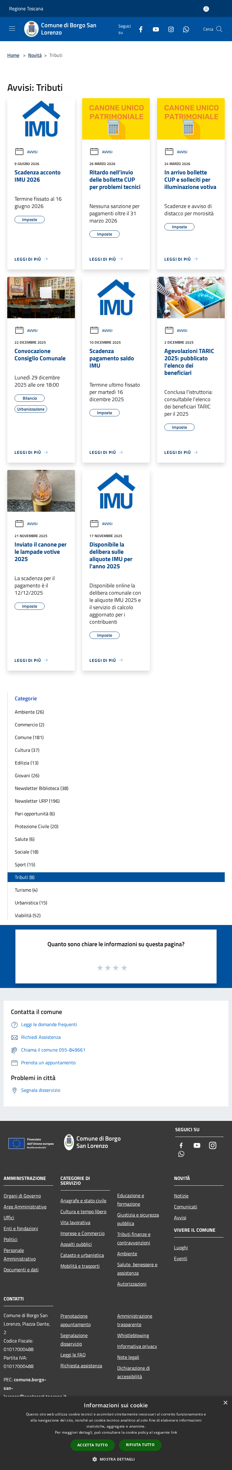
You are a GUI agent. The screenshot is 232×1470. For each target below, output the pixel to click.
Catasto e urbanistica (82, 1255)
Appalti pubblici (76, 1244)
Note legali (128, 1357)
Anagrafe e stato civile (83, 1200)
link (174, 1432)
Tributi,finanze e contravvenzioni (133, 1238)
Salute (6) (24, 839)
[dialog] (116, 1433)
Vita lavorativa (75, 1222)
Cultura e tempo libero (83, 1211)
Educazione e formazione (130, 1199)
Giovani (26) (27, 775)
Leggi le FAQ (73, 1354)
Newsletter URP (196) (37, 800)
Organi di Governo (22, 1195)
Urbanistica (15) (31, 902)
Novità (35, 55)
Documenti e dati (21, 1269)
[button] (116, 1459)
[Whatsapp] (184, 29)
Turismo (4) (26, 890)
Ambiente (127, 1253)
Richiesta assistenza (81, 1365)
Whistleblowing (133, 1335)
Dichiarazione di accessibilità (133, 1372)
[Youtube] (153, 29)
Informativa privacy (137, 1346)
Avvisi (32, 152)
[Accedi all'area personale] (206, 9)
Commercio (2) (29, 724)
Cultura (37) (27, 750)
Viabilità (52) (27, 915)
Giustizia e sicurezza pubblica (138, 1219)
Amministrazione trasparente (134, 1320)
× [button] (225, 1403)
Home (13, 55)
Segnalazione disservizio (74, 1339)
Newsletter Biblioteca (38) (41, 788)
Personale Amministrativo (20, 1254)
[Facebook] (138, 29)
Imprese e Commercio (82, 1233)
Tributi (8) (24, 877)
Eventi (180, 1258)
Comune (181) (29, 737)
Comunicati (185, 1206)
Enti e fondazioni (21, 1228)
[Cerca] (219, 29)
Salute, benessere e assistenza (137, 1269)
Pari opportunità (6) (35, 813)
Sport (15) (25, 864)
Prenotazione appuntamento (75, 1320)
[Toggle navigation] (12, 28)
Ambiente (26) (29, 711)
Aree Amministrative (25, 1206)
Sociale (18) (26, 851)
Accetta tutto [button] (92, 1445)
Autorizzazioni (132, 1283)
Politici (11, 1239)
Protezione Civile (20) (36, 826)
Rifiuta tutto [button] (140, 1444)
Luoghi (181, 1247)
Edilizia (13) (26, 762)
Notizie (181, 1195)
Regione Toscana (26, 8)
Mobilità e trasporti (80, 1266)
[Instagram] (169, 29)
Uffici (9, 1217)
